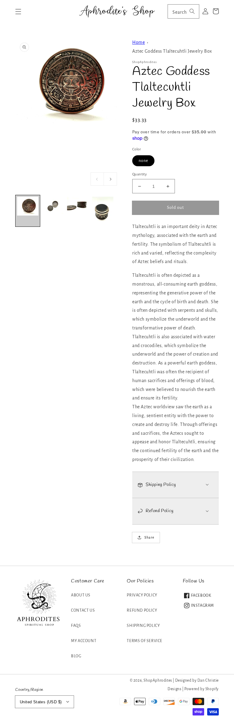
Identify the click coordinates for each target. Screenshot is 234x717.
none (143, 161)
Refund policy (142, 610)
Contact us (83, 610)
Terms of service (144, 641)
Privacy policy (142, 595)
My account (83, 641)
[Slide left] (97, 179)
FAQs (76, 626)
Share (149, 537)
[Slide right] (110, 179)
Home (138, 42)
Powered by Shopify (201, 689)
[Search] (192, 11)
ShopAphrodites (158, 680)
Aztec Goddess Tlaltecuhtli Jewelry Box (172, 51)
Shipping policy (143, 626)
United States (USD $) (41, 702)
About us (80, 595)
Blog (76, 656)
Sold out (175, 207)
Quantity (139, 174)
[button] (18, 11)
